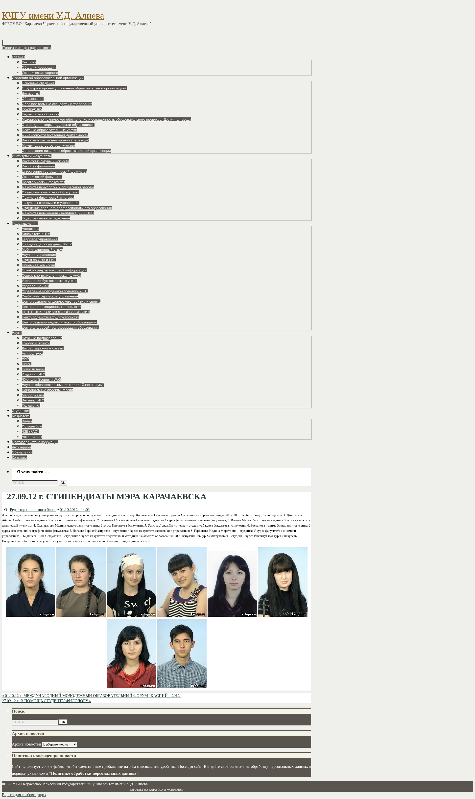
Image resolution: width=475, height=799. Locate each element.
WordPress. (175, 789)
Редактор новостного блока (33, 509)
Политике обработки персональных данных (94, 773)
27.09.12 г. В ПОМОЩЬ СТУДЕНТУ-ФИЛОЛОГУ (46, 700)
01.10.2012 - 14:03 (75, 509)
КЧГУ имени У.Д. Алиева (53, 15)
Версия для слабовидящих (24, 794)
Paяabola (156, 789)
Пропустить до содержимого (26, 47)
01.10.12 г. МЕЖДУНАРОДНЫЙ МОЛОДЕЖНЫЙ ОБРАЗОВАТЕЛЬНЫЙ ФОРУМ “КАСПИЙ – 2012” (91, 695)
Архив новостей (26, 744)
